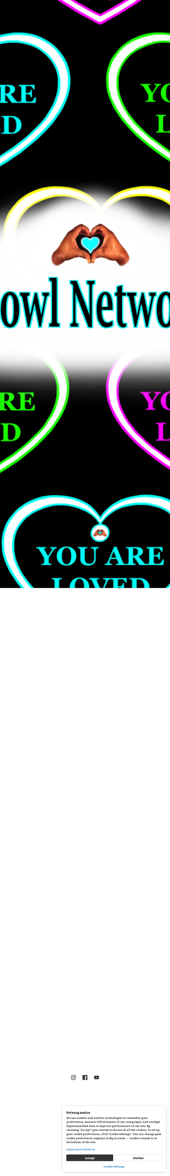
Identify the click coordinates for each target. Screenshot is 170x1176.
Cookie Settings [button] (114, 1166)
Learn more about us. (80, 1149)
